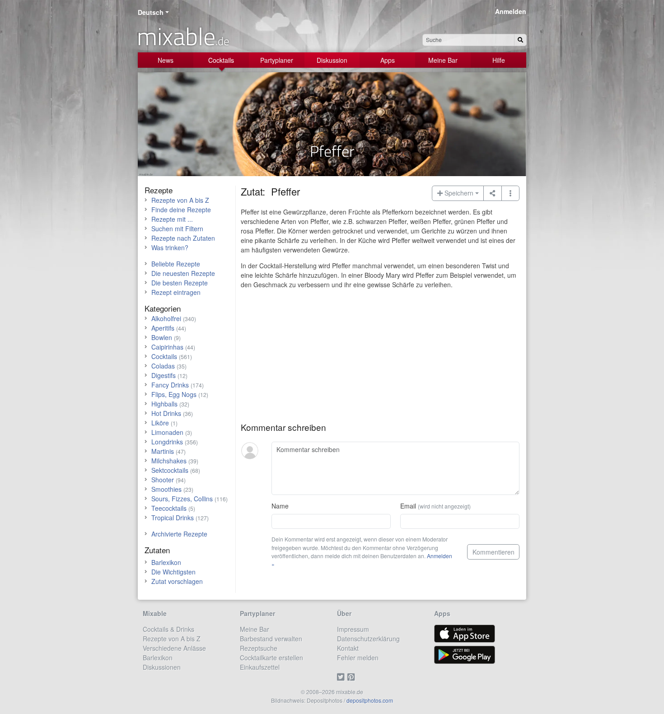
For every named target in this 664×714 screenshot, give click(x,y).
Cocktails (221, 60)
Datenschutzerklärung (368, 638)
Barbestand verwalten (271, 638)
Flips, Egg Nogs (173, 394)
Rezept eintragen (176, 292)
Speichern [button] (458, 192)
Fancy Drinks (170, 384)
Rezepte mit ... (172, 219)
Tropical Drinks (172, 517)
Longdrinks (167, 441)
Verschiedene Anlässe (174, 648)
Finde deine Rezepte (181, 209)
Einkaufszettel (260, 667)
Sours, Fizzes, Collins (182, 498)
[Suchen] (520, 40)
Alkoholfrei (166, 318)
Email (435, 505)
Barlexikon (166, 562)
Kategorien (163, 308)
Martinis (162, 451)
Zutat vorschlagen (177, 581)
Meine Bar (443, 60)
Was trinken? (169, 247)
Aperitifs (162, 327)
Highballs (164, 403)
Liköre (160, 422)
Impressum (353, 629)
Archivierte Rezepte (179, 533)
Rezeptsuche (258, 648)
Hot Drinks (166, 413)
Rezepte (159, 190)
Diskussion (332, 60)
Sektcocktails (169, 470)
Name (280, 505)
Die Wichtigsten (173, 571)
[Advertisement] (380, 359)
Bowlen (161, 337)
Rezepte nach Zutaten (183, 238)
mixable (183, 36)
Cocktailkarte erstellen (271, 657)
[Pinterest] (352, 676)
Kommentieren (493, 551)
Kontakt (348, 648)
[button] (510, 193)
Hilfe (498, 60)
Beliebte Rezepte (175, 263)
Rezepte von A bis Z (180, 200)
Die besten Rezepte (179, 282)
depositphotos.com (369, 700)
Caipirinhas (167, 346)
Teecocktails (169, 508)
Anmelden (510, 11)
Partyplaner (276, 60)
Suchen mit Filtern (177, 228)
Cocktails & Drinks (168, 629)
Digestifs (163, 375)
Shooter (162, 479)
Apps (387, 60)
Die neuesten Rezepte (183, 273)
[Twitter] (342, 676)
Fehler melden (358, 657)
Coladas (163, 365)
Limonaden (167, 432)
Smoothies (166, 489)
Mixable (155, 613)
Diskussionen (162, 667)
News (165, 60)
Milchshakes (169, 460)
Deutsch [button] (151, 12)
